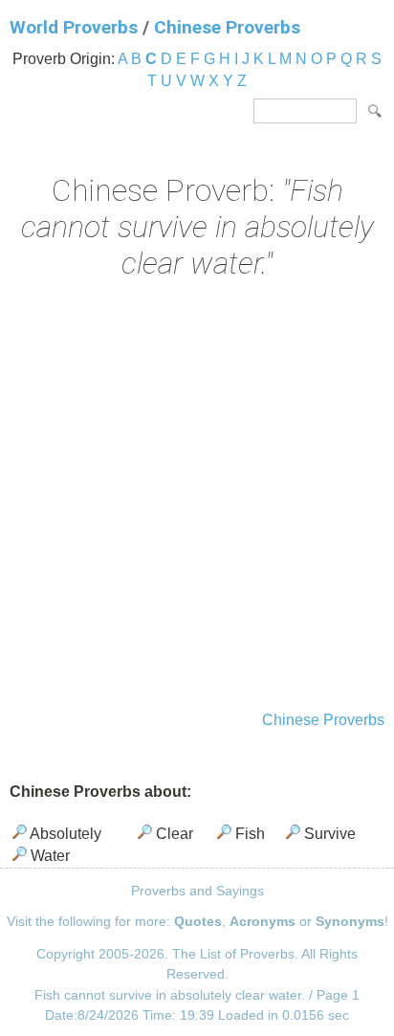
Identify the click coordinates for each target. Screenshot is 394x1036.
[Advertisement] (197, 497)
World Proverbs (74, 27)
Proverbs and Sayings (197, 890)
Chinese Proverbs (227, 27)
